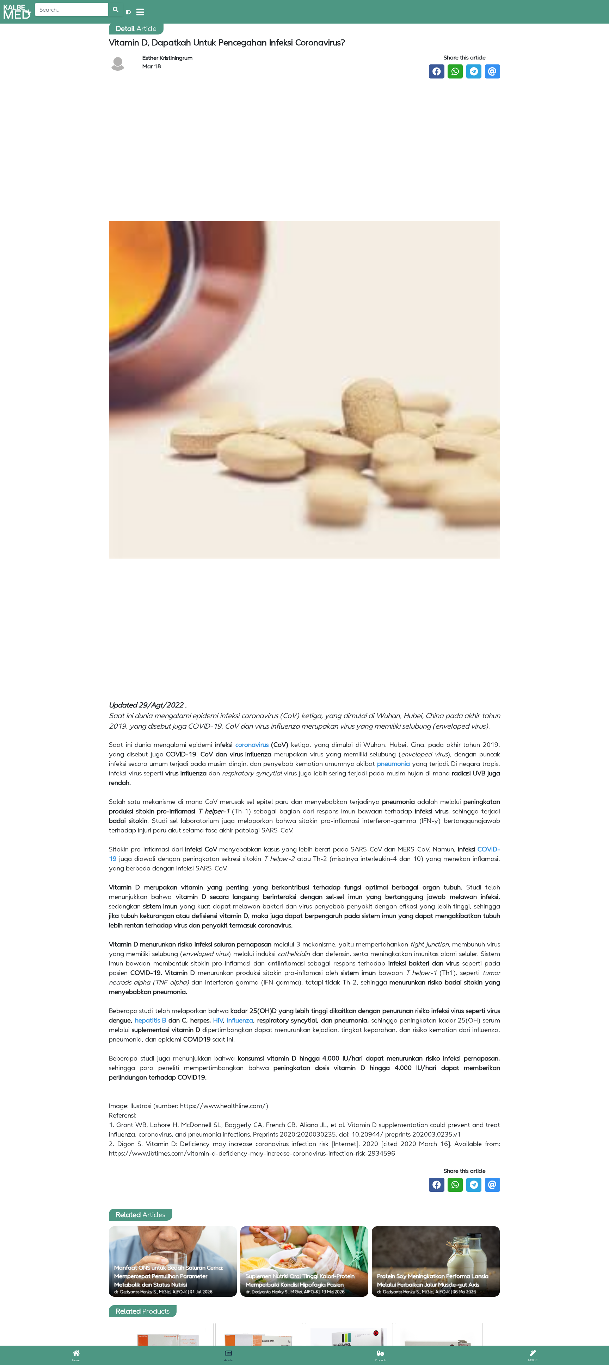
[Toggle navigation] (140, 12)
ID (128, 11)
